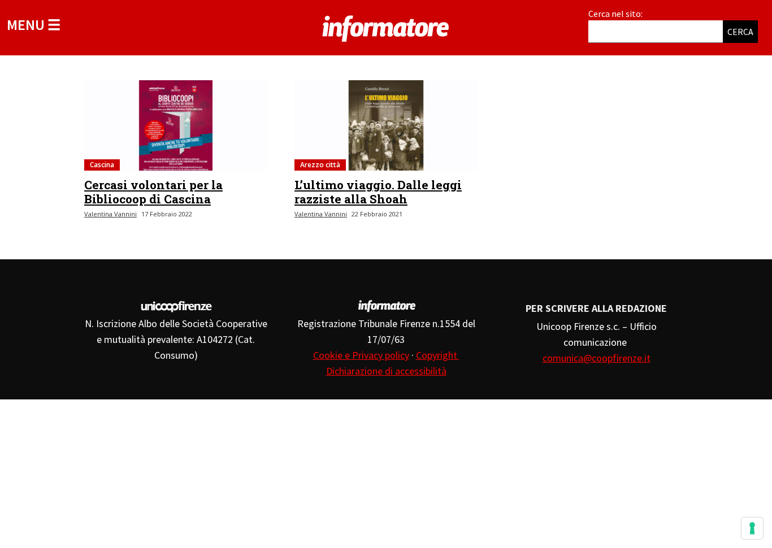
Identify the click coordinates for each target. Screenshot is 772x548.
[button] (33, 24)
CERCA (740, 31)
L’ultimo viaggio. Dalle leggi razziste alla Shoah (378, 192)
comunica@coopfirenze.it (596, 357)
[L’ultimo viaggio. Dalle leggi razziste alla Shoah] (386, 125)
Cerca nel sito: (615, 13)
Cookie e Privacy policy (361, 355)
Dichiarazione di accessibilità (386, 370)
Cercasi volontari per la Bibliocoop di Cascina (153, 192)
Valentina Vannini (110, 214)
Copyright (437, 355)
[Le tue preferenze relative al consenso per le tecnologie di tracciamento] (752, 528)
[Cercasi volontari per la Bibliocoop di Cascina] (175, 125)
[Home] (386, 26)
